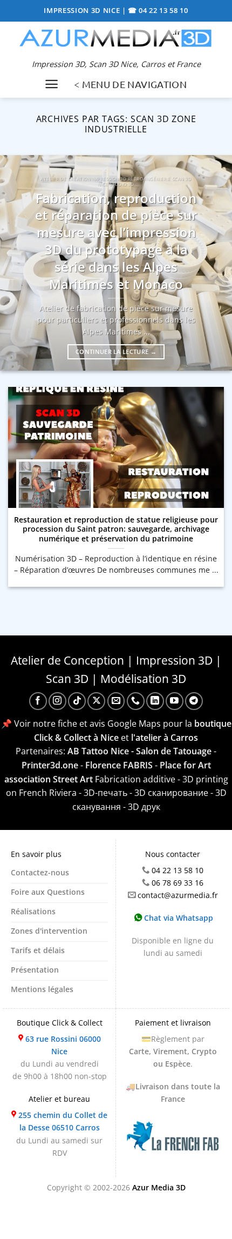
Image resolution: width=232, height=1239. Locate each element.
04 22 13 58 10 (177, 870)
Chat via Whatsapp (177, 918)
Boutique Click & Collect (60, 1022)
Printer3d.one (50, 765)
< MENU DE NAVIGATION (130, 84)
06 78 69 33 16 (177, 883)
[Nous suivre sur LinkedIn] (155, 701)
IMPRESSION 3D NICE (83, 10)
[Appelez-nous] (136, 701)
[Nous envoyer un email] (116, 701)
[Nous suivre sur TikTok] (77, 701)
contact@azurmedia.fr (178, 895)
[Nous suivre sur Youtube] (174, 701)
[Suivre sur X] (96, 701)
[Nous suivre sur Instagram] (57, 701)
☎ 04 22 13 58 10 (158, 10)
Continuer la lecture (116, 351)
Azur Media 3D (159, 1187)
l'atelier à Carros (164, 738)
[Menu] (51, 84)
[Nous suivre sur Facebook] (38, 701)
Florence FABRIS (119, 765)
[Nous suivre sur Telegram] (194, 701)
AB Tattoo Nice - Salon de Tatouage (139, 751)
